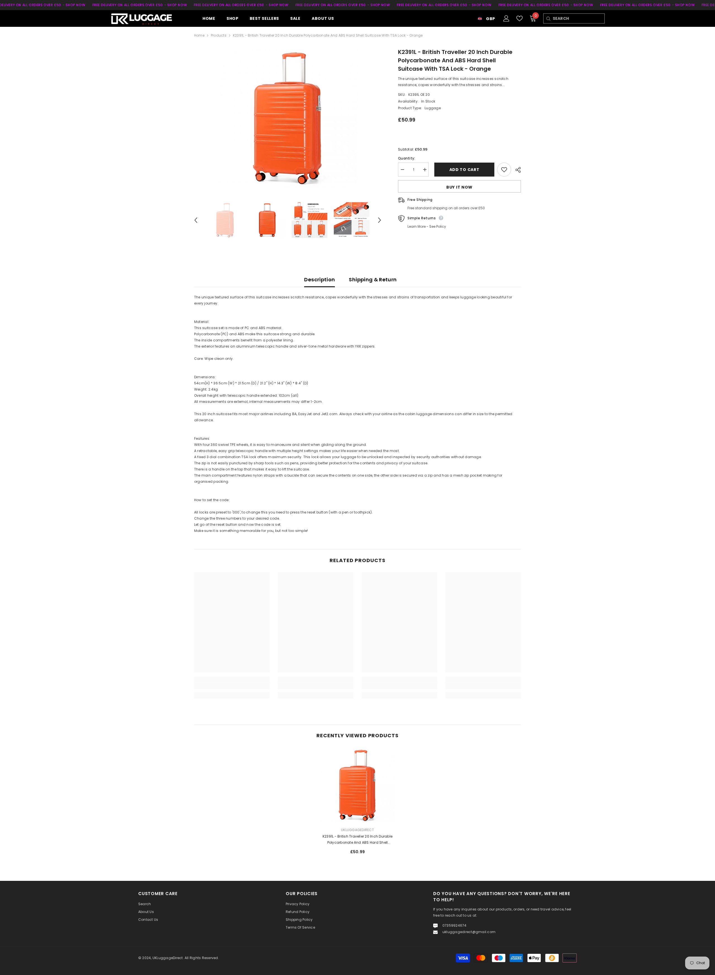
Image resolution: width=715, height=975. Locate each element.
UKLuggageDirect (357, 829)
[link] (232, 686)
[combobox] (578, 18)
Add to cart (463, 169)
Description (319, 279)
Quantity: (406, 158)
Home (199, 35)
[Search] (548, 18)
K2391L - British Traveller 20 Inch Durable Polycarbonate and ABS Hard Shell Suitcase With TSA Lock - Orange (357, 840)
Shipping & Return (373, 279)
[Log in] (506, 18)
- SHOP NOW (74, 5)
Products (219, 35)
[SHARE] (516, 170)
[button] (196, 220)
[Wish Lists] (519, 18)
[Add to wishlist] (504, 170)
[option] (288, 117)
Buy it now (459, 187)
